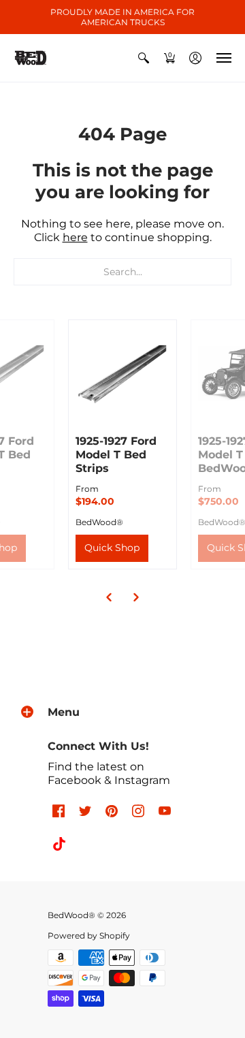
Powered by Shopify (89, 935)
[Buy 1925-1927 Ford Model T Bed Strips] (122, 374)
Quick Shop (112, 547)
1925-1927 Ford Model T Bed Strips (116, 455)
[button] (144, 58)
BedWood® (99, 522)
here (75, 237)
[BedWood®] (31, 58)
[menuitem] (144, 58)
